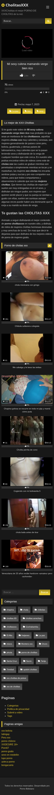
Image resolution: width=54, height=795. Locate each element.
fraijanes (25, 635)
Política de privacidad (18, 709)
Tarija (43, 661)
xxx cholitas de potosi (16, 678)
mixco (9, 644)
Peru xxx (5, 737)
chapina (10, 610)
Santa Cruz (12, 661)
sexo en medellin (10, 755)
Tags (9, 716)
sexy (41, 111)
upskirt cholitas (30, 669)
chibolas (41, 610)
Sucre (29, 661)
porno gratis (7, 751)
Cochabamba (32, 627)
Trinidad (10, 669)
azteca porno (8, 761)
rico (29, 111)
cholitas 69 (11, 618)
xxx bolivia (6, 731)
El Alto (9, 635)
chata (25, 610)
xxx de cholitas (13, 686)
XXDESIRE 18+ (9, 744)
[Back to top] (45, 786)
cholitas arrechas (33, 618)
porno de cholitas (29, 652)
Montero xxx (27, 644)
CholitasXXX (16, 5)
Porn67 (5, 748)
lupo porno (6, 758)
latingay (5, 734)
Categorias (12, 705)
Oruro (44, 644)
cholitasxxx (12, 627)
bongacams (7, 765)
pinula (9, 652)
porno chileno (8, 741)
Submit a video (14, 712)
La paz (15, 111)
